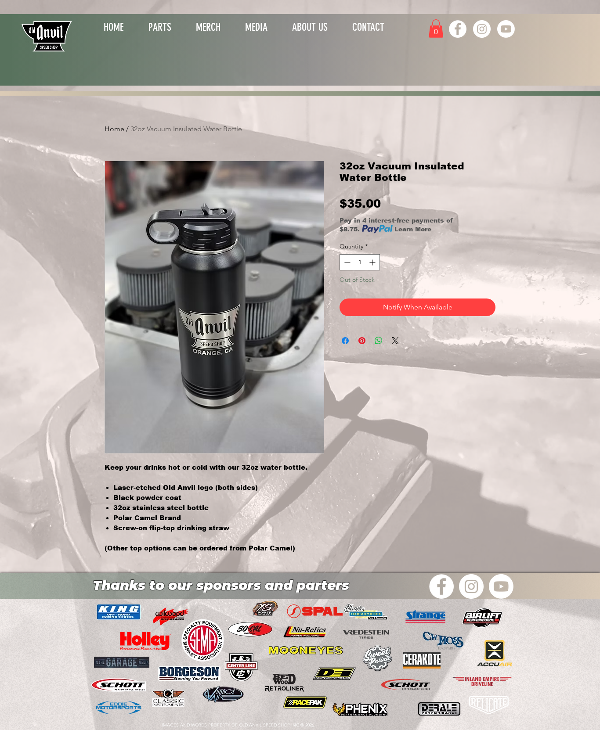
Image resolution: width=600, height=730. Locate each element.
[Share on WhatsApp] (378, 340)
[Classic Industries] (366, 612)
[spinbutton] (360, 262)
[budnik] (305, 702)
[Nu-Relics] (305, 632)
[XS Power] (265, 608)
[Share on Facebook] (345, 340)
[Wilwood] (488, 705)
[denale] (439, 709)
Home (114, 129)
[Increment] (373, 262)
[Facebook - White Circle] (457, 29)
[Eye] (47, 35)
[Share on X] (395, 340)
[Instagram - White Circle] (482, 29)
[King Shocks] (119, 612)
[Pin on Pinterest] (362, 340)
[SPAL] (315, 611)
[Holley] (405, 685)
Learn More (412, 229)
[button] (208, 25)
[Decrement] (346, 262)
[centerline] (241, 667)
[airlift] (481, 618)
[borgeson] (189, 674)
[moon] (306, 651)
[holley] (145, 641)
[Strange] (426, 617)
